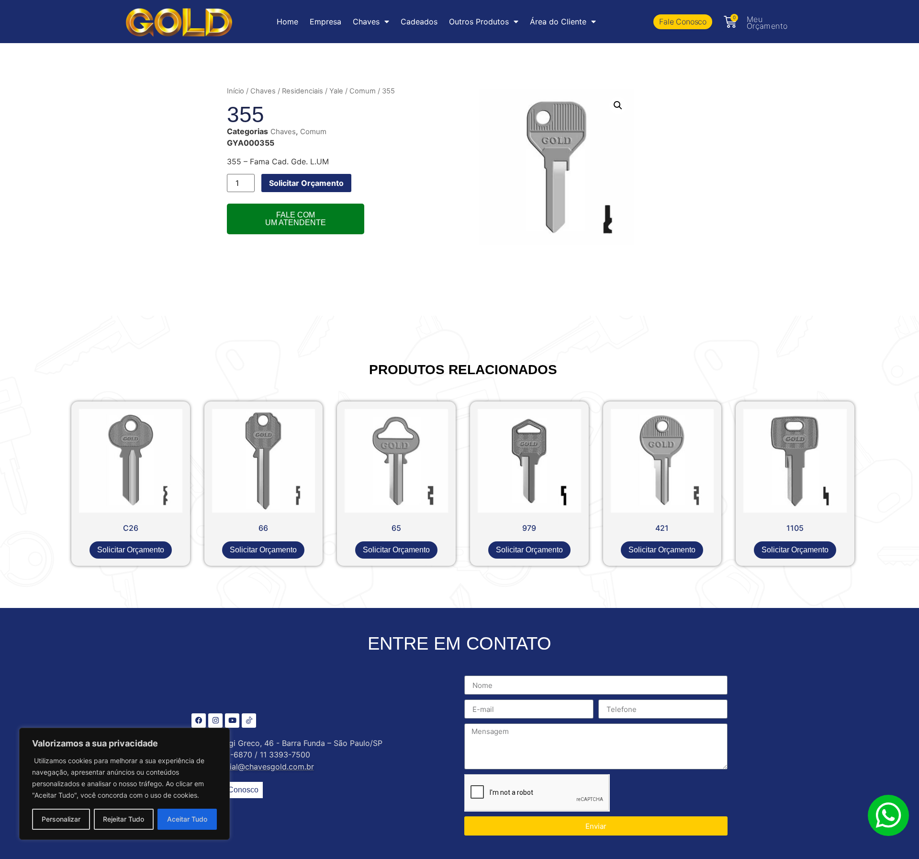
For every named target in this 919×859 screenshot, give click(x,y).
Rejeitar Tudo (123, 819)
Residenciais (302, 91)
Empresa (325, 21)
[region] (124, 784)
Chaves (263, 91)
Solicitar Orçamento (306, 183)
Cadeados (419, 21)
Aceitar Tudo (187, 819)
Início (235, 91)
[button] (618, 105)
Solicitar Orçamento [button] (130, 550)
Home (287, 21)
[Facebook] (198, 720)
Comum (362, 91)
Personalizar (61, 819)
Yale (336, 91)
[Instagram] (215, 720)
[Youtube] (232, 720)
